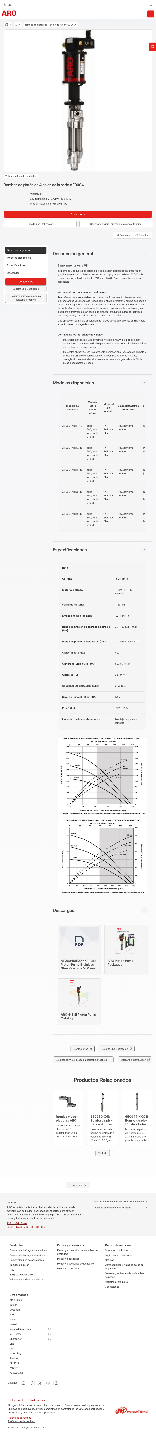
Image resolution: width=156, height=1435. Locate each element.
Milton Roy (15, 1353)
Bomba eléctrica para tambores (26, 1259)
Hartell (12, 1319)
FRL (11, 1269)
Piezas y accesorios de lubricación (76, 1263)
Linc (11, 1343)
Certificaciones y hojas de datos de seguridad (124, 1266)
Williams (13, 1368)
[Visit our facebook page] (32, 1383)
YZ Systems (16, 1372)
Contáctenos (112, 1286)
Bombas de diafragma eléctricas (27, 1255)
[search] (151, 4)
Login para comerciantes (118, 1255)
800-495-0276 (38, 1227)
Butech (13, 1304)
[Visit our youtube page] (48, 1383)
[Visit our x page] (40, 1383)
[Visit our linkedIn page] (23, 1383)
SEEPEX (14, 1363)
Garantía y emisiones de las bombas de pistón (124, 1275)
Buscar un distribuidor (117, 1250)
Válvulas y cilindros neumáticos (26, 1279)
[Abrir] (150, 13)
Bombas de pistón (19, 1264)
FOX (11, 1314)
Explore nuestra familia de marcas (26, 1400)
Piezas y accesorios (68, 1258)
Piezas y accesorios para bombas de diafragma (77, 1252)
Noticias (109, 1259)
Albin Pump (15, 1299)
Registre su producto (116, 1281)
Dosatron (14, 1309)
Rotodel (13, 1358)
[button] (102, 253)
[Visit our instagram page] (56, 1383)
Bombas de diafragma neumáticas (28, 1250)
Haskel (13, 1324)
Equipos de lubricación (21, 1274)
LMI (11, 1348)
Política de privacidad (19, 1417)
